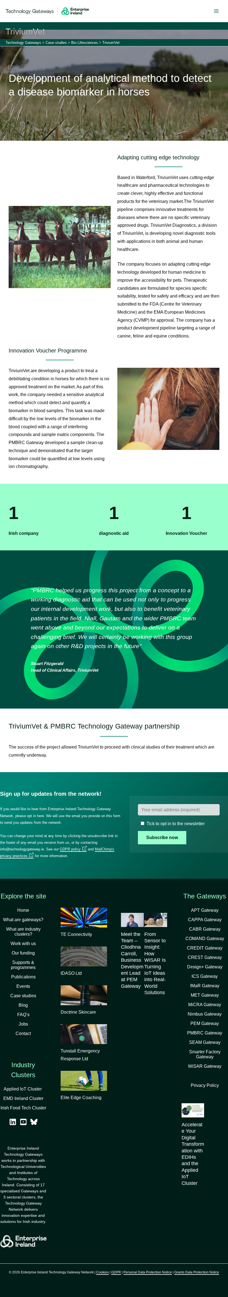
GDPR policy (70, 849)
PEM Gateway (204, 1023)
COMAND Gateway (204, 938)
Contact (23, 1033)
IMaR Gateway (204, 985)
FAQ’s (23, 1014)
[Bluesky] (34, 1121)
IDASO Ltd (71, 973)
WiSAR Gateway (204, 1066)
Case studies (23, 995)
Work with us (23, 943)
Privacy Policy (205, 1085)
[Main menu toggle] (216, 11)
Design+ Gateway (204, 966)
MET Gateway (205, 995)
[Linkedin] (12, 1121)
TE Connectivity (76, 934)
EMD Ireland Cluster (23, 1098)
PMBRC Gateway (204, 1033)
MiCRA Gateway (204, 1004)
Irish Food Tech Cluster (23, 1107)
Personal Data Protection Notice (147, 1272)
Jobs (23, 1024)
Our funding (23, 953)
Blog (23, 1005)
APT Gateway (205, 910)
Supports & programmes (23, 965)
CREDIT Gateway (204, 948)
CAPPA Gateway (205, 919)
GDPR (116, 1272)
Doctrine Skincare (78, 1012)
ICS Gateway (205, 976)
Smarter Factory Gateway (204, 1054)
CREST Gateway (205, 957)
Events (23, 986)
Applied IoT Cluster (23, 1089)
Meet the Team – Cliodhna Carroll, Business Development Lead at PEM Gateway (132, 960)
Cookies (102, 1272)
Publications (23, 976)
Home (23, 910)
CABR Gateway (204, 929)
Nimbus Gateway (205, 1014)
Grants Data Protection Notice (196, 1272)
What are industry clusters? (23, 931)
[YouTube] (23, 1121)
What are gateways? (23, 919)
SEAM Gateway (204, 1042)
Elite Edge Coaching (81, 1097)
